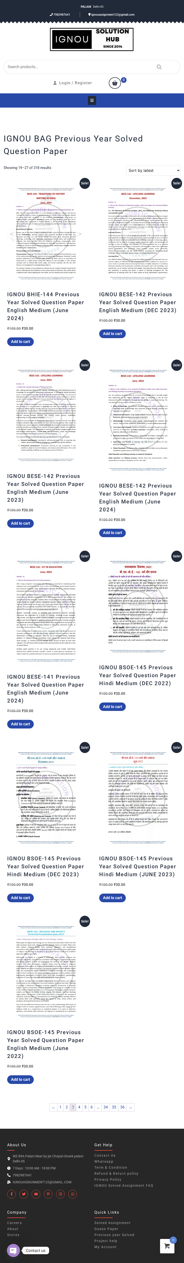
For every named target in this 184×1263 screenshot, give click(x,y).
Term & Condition (110, 1167)
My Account (105, 1247)
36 (122, 1107)
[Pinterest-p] (48, 1194)
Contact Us (105, 1155)
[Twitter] (23, 1194)
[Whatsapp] (72, 1194)
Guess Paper (106, 1229)
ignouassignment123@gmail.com (112, 14)
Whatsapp (104, 1161)
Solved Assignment (112, 1223)
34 (106, 1107)
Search (158, 67)
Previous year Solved (114, 1235)
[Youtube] (36, 1194)
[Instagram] (60, 1194)
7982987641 (61, 14)
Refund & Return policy (116, 1173)
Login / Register (75, 82)
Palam (86, 6)
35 (114, 1107)
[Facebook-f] (11, 1194)
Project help (106, 1241)
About (13, 1229)
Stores (13, 1235)
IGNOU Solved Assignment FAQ (124, 1185)
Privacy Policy (108, 1179)
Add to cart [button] (20, 341)
